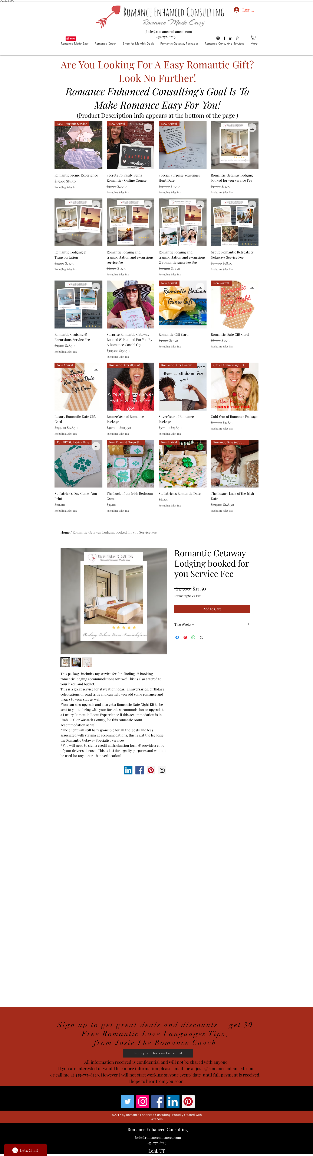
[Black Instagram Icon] (218, 38)
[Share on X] (201, 637)
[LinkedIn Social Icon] (128, 770)
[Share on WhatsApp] (193, 637)
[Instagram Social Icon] (162, 770)
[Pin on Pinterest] (185, 637)
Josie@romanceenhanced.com (169, 31)
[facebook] (224, 38)
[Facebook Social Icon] (139, 770)
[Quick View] (235, 145)
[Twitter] (127, 1101)
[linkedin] (231, 38)
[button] (253, 37)
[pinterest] (237, 38)
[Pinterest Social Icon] (151, 770)
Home (65, 532)
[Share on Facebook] (177, 637)
